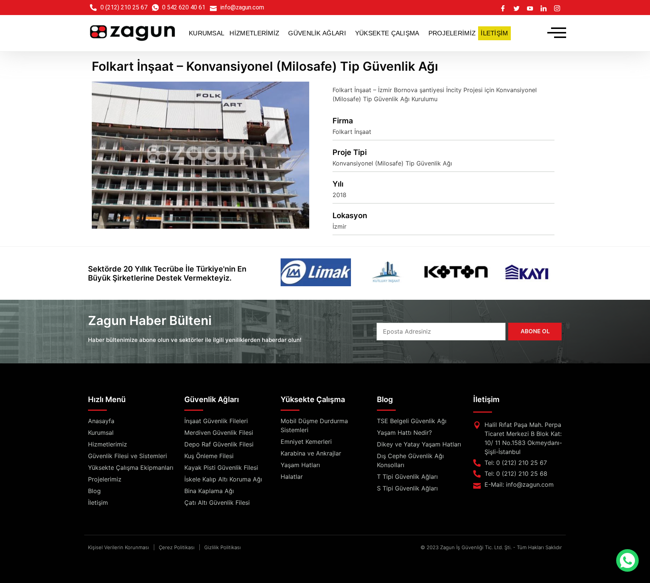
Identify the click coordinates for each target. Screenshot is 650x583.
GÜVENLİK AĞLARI (317, 33)
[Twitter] (516, 7)
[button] (256, 33)
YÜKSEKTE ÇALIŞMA (387, 33)
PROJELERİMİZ (452, 33)
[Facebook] (503, 7)
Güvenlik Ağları (211, 399)
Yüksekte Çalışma (313, 399)
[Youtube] (530, 7)
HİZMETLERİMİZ (254, 33)
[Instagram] (557, 7)
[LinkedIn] (544, 7)
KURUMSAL (206, 33)
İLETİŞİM (494, 33)
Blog (385, 399)
